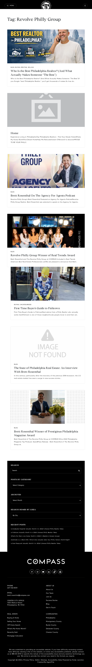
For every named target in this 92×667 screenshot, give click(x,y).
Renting (24, 67)
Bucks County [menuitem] (51, 625)
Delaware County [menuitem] (52, 629)
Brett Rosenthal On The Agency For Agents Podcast (43, 195)
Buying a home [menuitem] (13, 618)
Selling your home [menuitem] (14, 621)
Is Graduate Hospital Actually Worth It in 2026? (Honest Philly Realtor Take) (37, 529)
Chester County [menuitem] (52, 632)
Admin (37, 660)
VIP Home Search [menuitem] (13, 625)
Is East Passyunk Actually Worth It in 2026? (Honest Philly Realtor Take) (35, 543)
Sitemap (44, 660)
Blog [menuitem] (47, 604)
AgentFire (50, 662)
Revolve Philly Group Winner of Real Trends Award (43, 255)
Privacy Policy (28, 660)
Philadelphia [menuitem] (50, 618)
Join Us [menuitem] (48, 597)
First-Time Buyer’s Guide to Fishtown (37, 308)
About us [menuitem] (49, 589)
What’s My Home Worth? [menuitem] (16, 629)
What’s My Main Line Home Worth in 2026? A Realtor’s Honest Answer (35, 536)
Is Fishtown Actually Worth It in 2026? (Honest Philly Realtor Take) (34, 532)
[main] (46, 276)
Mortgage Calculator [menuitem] (15, 636)
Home (14, 133)
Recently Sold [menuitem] (12, 632)
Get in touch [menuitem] (51, 608)
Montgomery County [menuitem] (54, 621)
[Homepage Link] (46, 6)
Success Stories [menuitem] (52, 600)
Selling (31, 67)
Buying (17, 67)
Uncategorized (25, 304)
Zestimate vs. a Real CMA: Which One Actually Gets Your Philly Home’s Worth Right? (40, 540)
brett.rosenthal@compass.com (18, 595)
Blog (12, 67)
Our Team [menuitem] (49, 593)
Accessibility (52, 660)
